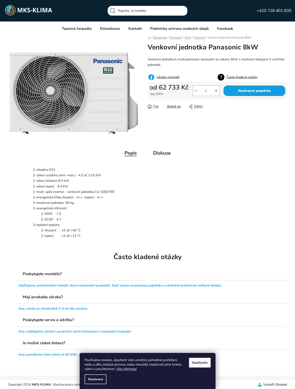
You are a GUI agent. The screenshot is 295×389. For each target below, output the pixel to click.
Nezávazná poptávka (254, 91)
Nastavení (95, 379)
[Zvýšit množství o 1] (216, 91)
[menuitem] (77, 28)
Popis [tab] (130, 153)
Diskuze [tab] (162, 153)
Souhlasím (200, 362)
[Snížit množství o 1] (196, 91)
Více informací (126, 369)
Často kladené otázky (241, 77)
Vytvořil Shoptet (275, 384)
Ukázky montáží (168, 77)
